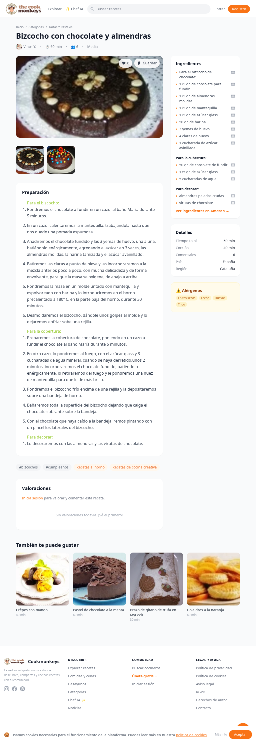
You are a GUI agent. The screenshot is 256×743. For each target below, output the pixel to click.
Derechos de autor (211, 700)
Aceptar (240, 734)
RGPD (200, 692)
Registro (239, 8)
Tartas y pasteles (60, 27)
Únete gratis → (145, 676)
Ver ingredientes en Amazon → (202, 210)
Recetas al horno (90, 467)
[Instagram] (6, 688)
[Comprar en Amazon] (233, 72)
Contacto (203, 708)
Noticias (75, 708)
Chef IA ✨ (77, 700)
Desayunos (77, 684)
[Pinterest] (22, 688)
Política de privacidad (214, 668)
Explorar (55, 8)
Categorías (36, 27)
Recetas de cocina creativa (134, 467)
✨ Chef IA (74, 8)
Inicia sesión (32, 498)
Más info (221, 735)
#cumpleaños (57, 467)
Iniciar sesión (143, 684)
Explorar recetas (81, 668)
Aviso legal (205, 684)
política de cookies (191, 735)
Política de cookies (211, 676)
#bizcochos (28, 467)
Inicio (20, 27)
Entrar (219, 8)
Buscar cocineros (146, 668)
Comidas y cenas (82, 676)
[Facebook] (14, 688)
